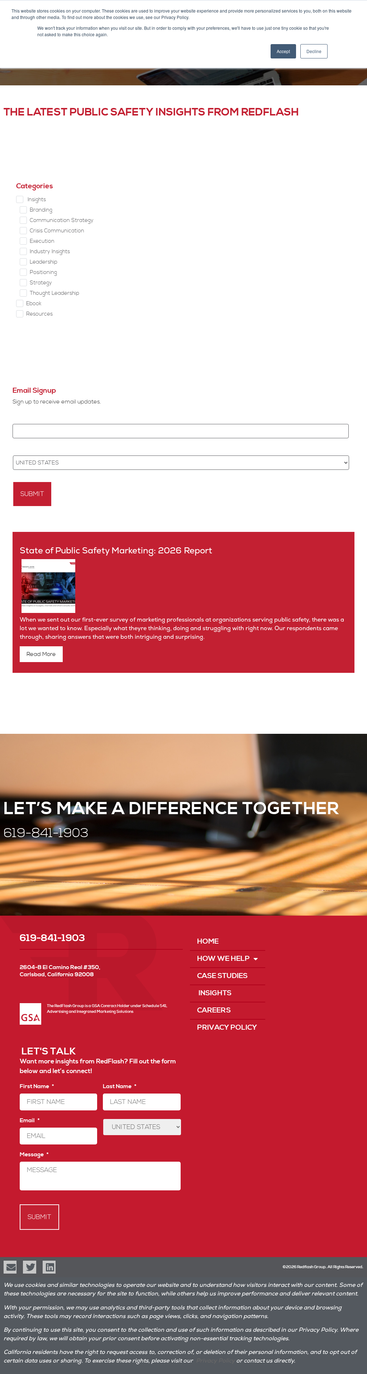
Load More (178, 348)
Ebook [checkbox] (34, 303)
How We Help (223, 958)
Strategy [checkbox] (41, 282)
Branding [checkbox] (41, 210)
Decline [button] (313, 51)
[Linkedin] (49, 1267)
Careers (214, 1010)
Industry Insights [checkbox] (50, 251)
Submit (32, 494)
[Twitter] (29, 1267)
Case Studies (222, 976)
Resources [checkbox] (39, 314)
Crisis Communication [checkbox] (57, 230)
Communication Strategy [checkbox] (62, 220)
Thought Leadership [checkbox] (54, 293)
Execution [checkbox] (42, 241)
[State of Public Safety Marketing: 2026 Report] (47, 611)
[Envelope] (10, 1267)
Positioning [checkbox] (43, 272)
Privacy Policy (227, 1027)
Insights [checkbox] (36, 199)
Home (208, 941)
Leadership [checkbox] (43, 262)
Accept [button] (283, 51)
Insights (214, 993)
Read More (41, 654)
